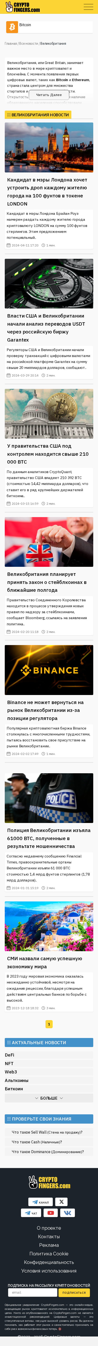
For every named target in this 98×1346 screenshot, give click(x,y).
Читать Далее (49, 95)
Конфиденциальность (49, 1262)
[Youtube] (51, 1213)
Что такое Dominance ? (48, 1151)
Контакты (49, 1236)
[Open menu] (88, 7)
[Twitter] (61, 1202)
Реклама (49, 1245)
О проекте (49, 1228)
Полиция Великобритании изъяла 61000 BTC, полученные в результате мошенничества (49, 838)
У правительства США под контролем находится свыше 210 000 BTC (48, 453)
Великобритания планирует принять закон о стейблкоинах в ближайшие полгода (47, 582)
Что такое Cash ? (37, 1141)
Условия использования (49, 1271)
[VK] (67, 1213)
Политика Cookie (49, 1254)
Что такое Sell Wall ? (47, 1132)
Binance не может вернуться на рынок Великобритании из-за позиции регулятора (45, 710)
